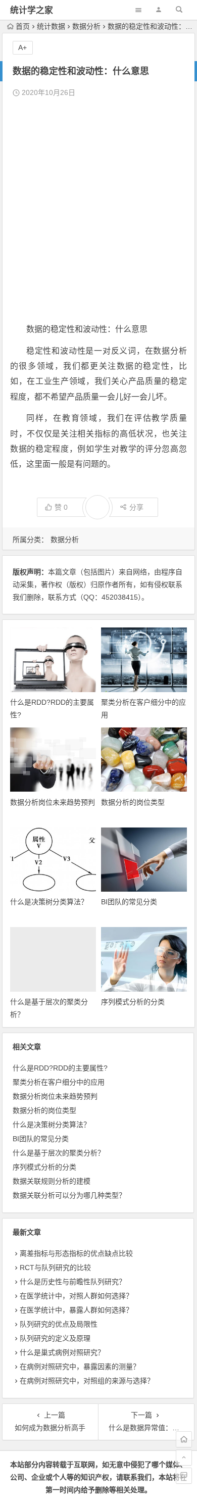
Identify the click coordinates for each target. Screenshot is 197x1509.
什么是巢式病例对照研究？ (62, 1352)
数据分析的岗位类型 (133, 802)
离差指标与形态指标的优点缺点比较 (76, 1253)
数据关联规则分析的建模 (51, 1181)
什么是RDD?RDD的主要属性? (60, 1068)
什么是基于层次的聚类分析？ (59, 1153)
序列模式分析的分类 (133, 1002)
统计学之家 (31, 10)
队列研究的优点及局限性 (58, 1324)
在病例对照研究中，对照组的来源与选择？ (87, 1381)
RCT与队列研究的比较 (55, 1267)
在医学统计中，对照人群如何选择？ (76, 1296)
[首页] (184, 1439)
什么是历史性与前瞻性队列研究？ (73, 1282)
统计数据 (51, 26)
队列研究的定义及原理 (55, 1338)
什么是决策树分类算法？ (49, 902)
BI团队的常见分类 (129, 902)
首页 (23, 26)
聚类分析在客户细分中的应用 (59, 1082)
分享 (136, 507)
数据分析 (86, 26)
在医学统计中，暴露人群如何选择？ (76, 1310)
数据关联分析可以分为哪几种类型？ (69, 1195)
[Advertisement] (98, 210)
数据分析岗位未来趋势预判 (52, 802)
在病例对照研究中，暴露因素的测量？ (80, 1366)
